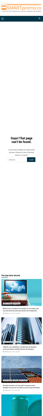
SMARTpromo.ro (8, 313)
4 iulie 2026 (17, 390)
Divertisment (16, 303)
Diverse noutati (7, 303)
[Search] (39, 18)
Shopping (15, 380)
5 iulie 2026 (17, 313)
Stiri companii (16, 342)
